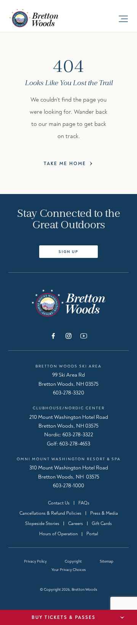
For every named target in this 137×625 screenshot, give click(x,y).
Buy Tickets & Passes (64, 617)
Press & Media (104, 513)
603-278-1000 (68, 485)
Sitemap (106, 561)
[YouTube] (83, 336)
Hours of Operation (58, 534)
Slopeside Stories (42, 523)
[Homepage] (41, 18)
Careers (75, 523)
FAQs (83, 503)
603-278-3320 (68, 393)
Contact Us (59, 503)
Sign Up (68, 252)
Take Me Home (65, 164)
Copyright (73, 561)
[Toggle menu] (123, 18)
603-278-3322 (77, 434)
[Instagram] (68, 336)
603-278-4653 (74, 444)
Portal (92, 534)
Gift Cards (102, 523)
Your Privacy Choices (68, 570)
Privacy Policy (35, 561)
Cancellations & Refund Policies (50, 513)
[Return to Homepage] (68, 303)
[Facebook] (53, 336)
